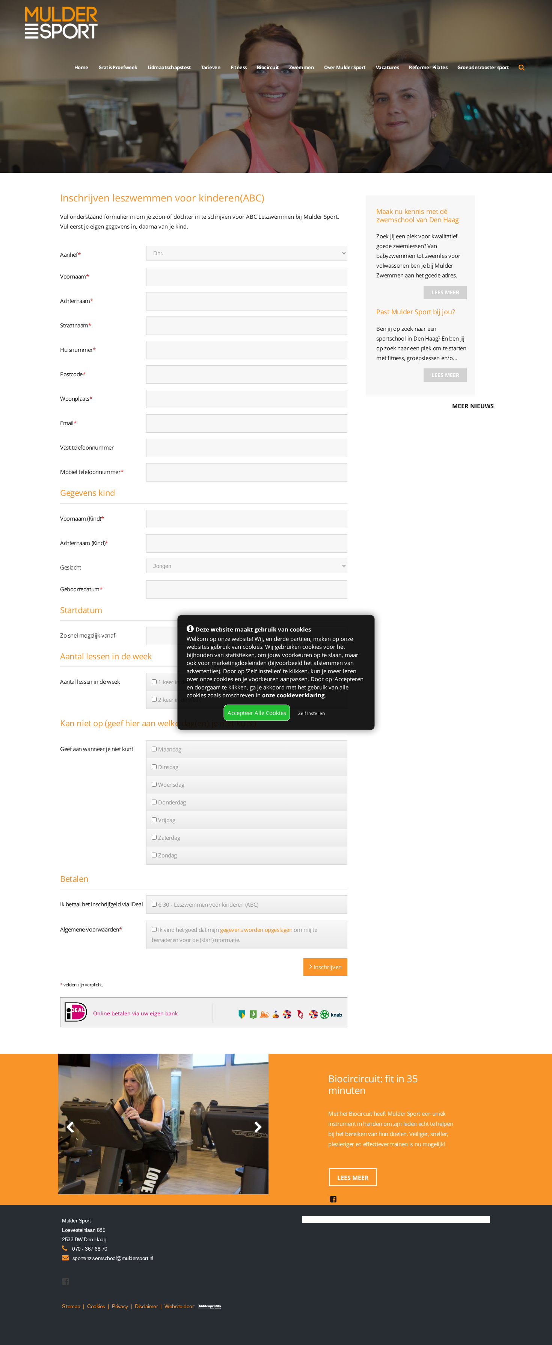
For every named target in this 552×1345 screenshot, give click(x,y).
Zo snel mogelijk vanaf (87, 635)
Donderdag (172, 802)
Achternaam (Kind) (84, 543)
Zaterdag (169, 837)
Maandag (169, 749)
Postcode (72, 374)
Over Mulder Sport (345, 67)
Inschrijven (327, 967)
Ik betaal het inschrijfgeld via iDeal (101, 904)
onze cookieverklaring (293, 694)
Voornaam (74, 276)
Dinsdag (168, 767)
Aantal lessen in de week (90, 681)
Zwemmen (301, 67)
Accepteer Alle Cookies (257, 712)
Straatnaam (75, 325)
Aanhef (70, 254)
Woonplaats (76, 398)
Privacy (120, 1306)
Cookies (96, 1306)
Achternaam (76, 300)
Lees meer (445, 292)
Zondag (167, 855)
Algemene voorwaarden (91, 929)
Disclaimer (146, 1306)
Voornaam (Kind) (82, 518)
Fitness (239, 67)
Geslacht (70, 567)
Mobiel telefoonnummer (91, 472)
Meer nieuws (473, 406)
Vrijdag (166, 820)
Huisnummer (78, 349)
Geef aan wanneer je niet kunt (96, 749)
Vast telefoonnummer (86, 447)
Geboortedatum (81, 589)
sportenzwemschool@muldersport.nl (112, 1258)
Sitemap (71, 1306)
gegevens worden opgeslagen (256, 929)
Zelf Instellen (311, 713)
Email (68, 423)
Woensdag (171, 784)
